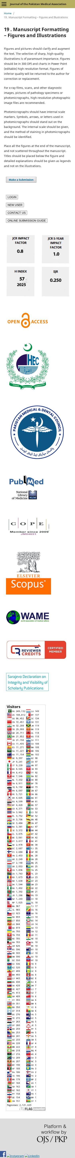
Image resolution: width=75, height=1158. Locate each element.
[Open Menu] (4, 4)
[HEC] (27, 389)
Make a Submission (21, 179)
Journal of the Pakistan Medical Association (38, 4)
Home (7, 13)
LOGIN (12, 197)
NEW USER (15, 205)
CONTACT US (17, 212)
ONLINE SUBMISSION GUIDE (27, 220)
